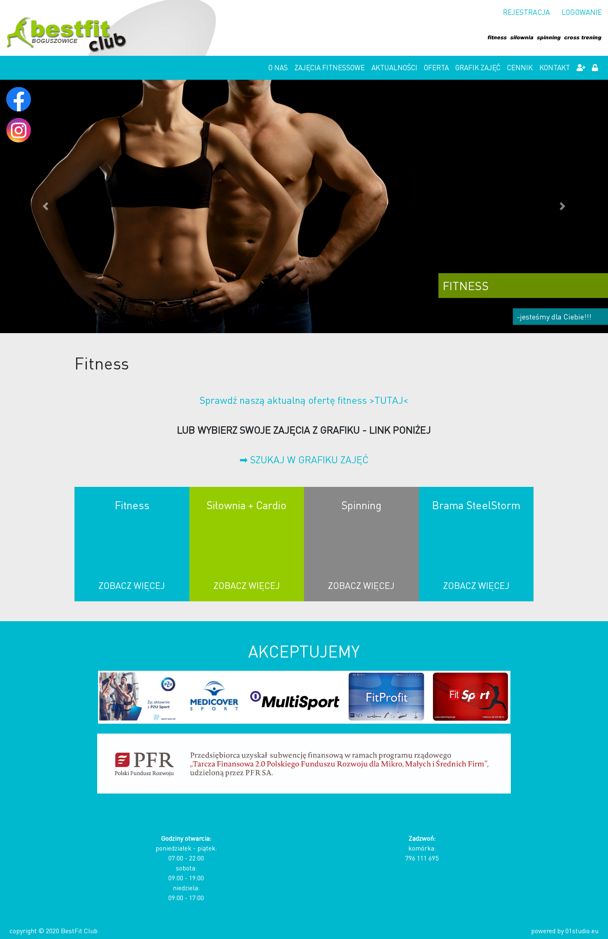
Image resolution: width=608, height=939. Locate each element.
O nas (278, 67)
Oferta (436, 67)
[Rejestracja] (581, 67)
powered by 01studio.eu (564, 930)
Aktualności (394, 67)
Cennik (520, 67)
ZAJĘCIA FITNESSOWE (329, 67)
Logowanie (582, 12)
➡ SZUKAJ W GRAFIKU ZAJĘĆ (304, 459)
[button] (45, 206)
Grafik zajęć (477, 67)
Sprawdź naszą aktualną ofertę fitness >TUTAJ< (304, 399)
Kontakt (554, 67)
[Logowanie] (595, 67)
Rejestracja (526, 12)
